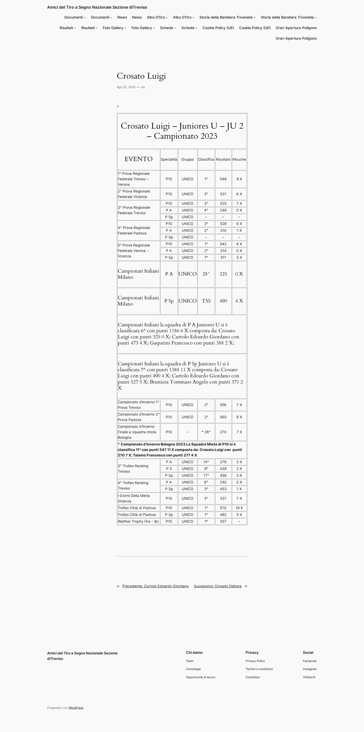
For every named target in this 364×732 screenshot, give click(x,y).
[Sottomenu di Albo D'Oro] (167, 17)
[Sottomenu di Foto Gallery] (125, 28)
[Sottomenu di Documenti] (85, 17)
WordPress (76, 707)
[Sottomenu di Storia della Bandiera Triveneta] (255, 17)
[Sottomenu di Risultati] (75, 28)
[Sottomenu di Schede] (175, 28)
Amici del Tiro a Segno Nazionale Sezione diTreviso (97, 7)
